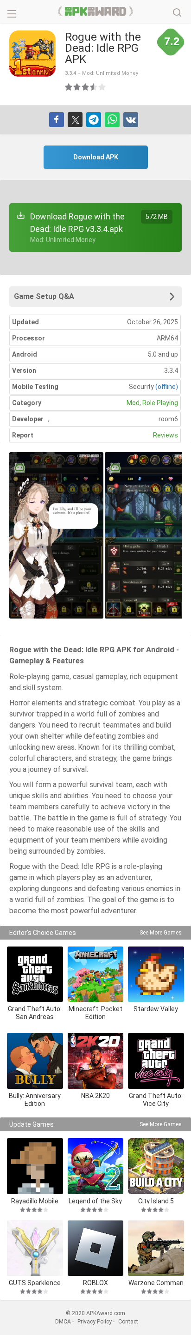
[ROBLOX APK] (96, 1248)
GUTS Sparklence (35, 1282)
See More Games (161, 932)
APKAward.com (96, 12)
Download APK (95, 157)
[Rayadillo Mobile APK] (35, 1166)
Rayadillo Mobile (34, 1200)
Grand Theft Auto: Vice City (156, 1099)
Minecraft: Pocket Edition (95, 1012)
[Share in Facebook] (56, 119)
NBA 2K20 (95, 1095)
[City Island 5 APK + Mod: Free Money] (156, 1166)
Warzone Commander (156, 1282)
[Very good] (94, 87)
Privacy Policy (94, 1321)
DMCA (63, 1321)
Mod (133, 403)
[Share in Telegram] (93, 119)
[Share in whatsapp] (112, 119)
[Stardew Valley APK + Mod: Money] (156, 974)
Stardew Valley (156, 1009)
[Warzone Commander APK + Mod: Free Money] (156, 1248)
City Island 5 (156, 1200)
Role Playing (160, 403)
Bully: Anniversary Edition (35, 1099)
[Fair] (77, 87)
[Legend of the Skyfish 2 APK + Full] (96, 1166)
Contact (128, 1321)
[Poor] (69, 87)
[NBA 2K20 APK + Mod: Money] (96, 1061)
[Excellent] (102, 87)
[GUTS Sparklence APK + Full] (35, 1248)
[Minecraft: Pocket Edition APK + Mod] (96, 974)
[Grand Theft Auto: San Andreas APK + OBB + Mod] (35, 974)
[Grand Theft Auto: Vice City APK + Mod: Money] (156, 1061)
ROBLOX (95, 1282)
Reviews (165, 435)
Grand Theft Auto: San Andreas (35, 1012)
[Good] (86, 87)
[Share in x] (75, 119)
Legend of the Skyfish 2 (95, 1200)
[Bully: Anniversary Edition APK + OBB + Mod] (35, 1061)
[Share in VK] (130, 119)
